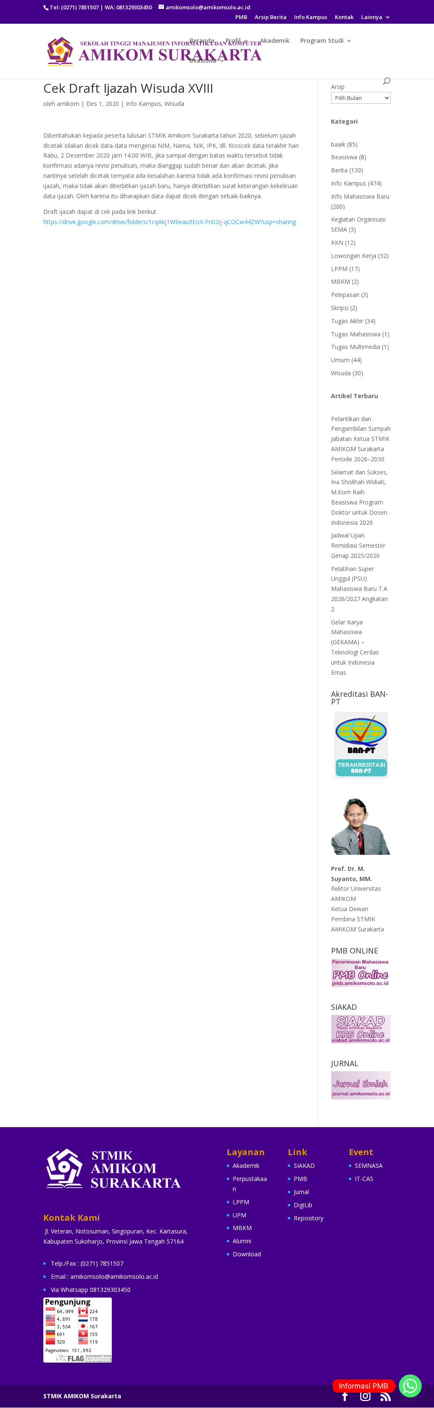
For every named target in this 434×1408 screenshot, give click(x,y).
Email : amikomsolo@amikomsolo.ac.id (104, 1276)
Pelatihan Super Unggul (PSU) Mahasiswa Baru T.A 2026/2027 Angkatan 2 (359, 589)
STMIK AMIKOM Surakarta (82, 1396)
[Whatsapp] (410, 1386)
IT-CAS (364, 1179)
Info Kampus (310, 17)
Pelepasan (345, 295)
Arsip (338, 87)
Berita (339, 170)
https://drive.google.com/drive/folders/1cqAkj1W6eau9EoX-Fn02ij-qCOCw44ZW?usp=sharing (169, 222)
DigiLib (303, 1205)
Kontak (344, 17)
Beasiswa (203, 61)
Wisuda (174, 104)
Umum (340, 360)
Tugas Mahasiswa (356, 334)
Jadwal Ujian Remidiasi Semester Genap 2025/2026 (358, 545)
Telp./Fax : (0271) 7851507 (87, 1263)
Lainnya (371, 17)
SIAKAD (304, 1165)
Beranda (201, 41)
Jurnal (301, 1192)
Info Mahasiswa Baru (360, 196)
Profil (233, 41)
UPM (239, 1215)
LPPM (339, 269)
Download (247, 1254)
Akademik (274, 41)
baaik (338, 144)
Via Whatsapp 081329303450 (91, 1290)
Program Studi (322, 41)
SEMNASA (369, 1165)
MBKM (340, 281)
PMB (241, 17)
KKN (337, 242)
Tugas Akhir (347, 321)
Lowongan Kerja (353, 256)
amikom (68, 104)
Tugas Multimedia (355, 347)
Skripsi (339, 308)
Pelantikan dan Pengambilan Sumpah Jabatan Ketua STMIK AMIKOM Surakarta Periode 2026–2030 (361, 439)
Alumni (242, 1241)
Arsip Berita (271, 17)
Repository (308, 1218)
